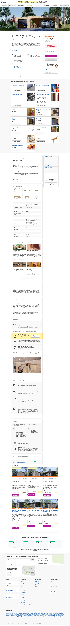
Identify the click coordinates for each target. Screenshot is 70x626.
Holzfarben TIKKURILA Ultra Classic (42, 94)
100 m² (49, 612)
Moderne (16, 612)
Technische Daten (48, 158)
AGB (51, 581)
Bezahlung (22, 581)
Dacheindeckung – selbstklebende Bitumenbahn (18, 86)
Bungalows (36, 612)
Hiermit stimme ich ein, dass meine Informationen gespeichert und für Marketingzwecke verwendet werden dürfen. (19, 564)
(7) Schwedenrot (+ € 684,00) (42, 105)
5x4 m (46, 615)
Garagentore (23, 602)
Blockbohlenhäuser (34, 613)
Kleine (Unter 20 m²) (29, 614)
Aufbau (22, 605)
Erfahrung (37, 583)
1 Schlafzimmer (57, 612)
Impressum (52, 584)
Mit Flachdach (29, 616)
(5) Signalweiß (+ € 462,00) (41, 102)
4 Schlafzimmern (21, 613)
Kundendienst (60, 1)
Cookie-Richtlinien (53, 583)
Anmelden (32, 559)
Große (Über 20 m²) (37, 614)
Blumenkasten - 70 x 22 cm (17, 136)
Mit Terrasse (60, 614)
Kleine (19, 612)
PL (39, 623)
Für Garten (40, 613)
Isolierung (22, 597)
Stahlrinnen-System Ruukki (17, 94)
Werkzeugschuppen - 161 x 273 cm (18, 145)
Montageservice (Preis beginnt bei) (42, 85)
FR (28, 623)
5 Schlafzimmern (27, 613)
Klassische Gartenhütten (13, 614)
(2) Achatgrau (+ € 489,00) (41, 98)
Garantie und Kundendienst (49, 163)
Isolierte (56, 613)
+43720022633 (43, 2)
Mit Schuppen (55, 614)
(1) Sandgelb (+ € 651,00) (41, 97)
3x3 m (35, 615)
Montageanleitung (48, 165)
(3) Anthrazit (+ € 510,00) (41, 101)
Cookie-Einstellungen (53, 586)
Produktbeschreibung (48, 156)
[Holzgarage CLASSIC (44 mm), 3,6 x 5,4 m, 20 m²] (50, 472)
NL (36, 623)
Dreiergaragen (14, 616)
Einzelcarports (45, 616)
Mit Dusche (47, 617)
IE (40, 623)
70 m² (46, 612)
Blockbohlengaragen (35, 616)
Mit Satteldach (13, 615)
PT (34, 623)
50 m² (44, 612)
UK (26, 623)
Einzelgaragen (60, 615)
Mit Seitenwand (17, 617)
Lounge (47, 614)
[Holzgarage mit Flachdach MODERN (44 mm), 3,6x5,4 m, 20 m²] (19, 504)
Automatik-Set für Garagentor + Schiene (17, 128)
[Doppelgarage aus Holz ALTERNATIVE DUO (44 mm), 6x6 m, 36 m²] (50, 504)
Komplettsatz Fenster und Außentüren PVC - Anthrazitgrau (19, 119)
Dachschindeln (23, 599)
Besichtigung (37, 584)
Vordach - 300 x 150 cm (40, 136)
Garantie (22, 586)
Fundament (22, 594)
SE (37, 623)
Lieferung (22, 583)
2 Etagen (52, 612)
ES (33, 623)
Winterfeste (40, 612)
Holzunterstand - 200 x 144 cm (41, 127)
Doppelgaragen (8, 616)
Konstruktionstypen (24, 595)
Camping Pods (50, 615)
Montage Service (23, 584)
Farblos (13, 109)
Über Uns (37, 581)
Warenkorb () (66, 1)
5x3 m (43, 615)
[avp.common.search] (68, 5)
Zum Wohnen (44, 613)
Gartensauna (27, 617)
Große (22, 612)
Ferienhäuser (31, 612)
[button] (17, 190)
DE (30, 623)
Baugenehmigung (23, 592)
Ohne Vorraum (37, 617)
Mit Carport (19, 616)
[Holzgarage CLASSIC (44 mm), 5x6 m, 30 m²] (35, 504)
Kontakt (56, 1)
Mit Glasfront (28, 615)
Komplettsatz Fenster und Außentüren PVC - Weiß (43, 110)
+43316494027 (22, 2)
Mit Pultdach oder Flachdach (21, 615)
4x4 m (41, 615)
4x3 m (38, 615)
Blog (36, 586)
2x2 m (32, 615)
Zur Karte (9, 574)
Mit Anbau (50, 614)
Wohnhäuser (26, 612)
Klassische (12, 612)
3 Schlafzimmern (14, 613)
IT (31, 623)
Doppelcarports (51, 616)
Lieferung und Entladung (49, 167)
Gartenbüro (43, 614)
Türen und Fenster (24, 600)
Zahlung (46, 169)
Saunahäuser (32, 617)
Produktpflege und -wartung (25, 604)
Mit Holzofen (58, 617)
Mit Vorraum (42, 617)
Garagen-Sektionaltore (40, 118)
